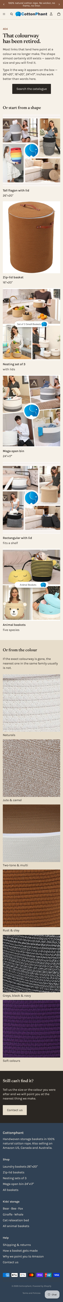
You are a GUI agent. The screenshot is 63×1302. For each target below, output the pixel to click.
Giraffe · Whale (13, 1214)
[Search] (11, 14)
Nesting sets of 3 (15, 1178)
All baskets (10, 1190)
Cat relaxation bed (16, 1220)
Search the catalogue (31, 89)
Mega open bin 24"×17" (18, 1184)
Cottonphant (25, 1286)
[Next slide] (59, 4)
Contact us (15, 1110)
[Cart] (59, 14)
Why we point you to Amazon (23, 1256)
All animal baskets (16, 1226)
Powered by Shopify (42, 1286)
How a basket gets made (20, 1251)
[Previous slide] (4, 4)
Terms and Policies (31, 1293)
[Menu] (4, 14)
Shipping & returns (17, 1245)
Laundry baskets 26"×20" (20, 1166)
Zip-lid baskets (13, 1172)
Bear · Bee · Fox (13, 1208)
